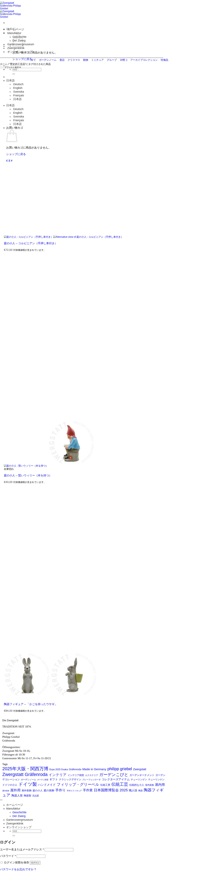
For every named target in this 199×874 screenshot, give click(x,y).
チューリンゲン (139, 779)
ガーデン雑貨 (42, 780)
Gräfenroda (75, 769)
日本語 (10, 80)
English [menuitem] (17, 87)
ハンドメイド (47, 784)
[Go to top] (1, 799)
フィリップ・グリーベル (78, 784)
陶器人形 (17, 795)
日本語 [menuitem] (17, 99)
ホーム (3, 64)
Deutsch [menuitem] (17, 84)
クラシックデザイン (70, 779)
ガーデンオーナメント (142, 775)
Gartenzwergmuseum (19, 819)
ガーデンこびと (113, 774)
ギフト (53, 779)
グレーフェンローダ (91, 779)
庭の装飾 (49, 790)
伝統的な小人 (136, 784)
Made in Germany (94, 769)
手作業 (88, 790)
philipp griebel (119, 769)
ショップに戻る (16, 154)
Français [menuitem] (18, 95)
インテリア (58, 775)
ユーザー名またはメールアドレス (22, 849)
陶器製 (27, 795)
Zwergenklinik (15, 48)
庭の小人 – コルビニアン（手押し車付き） (30, 243)
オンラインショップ (19, 51)
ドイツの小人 (9, 785)
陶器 (140, 790)
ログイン (35, 863)
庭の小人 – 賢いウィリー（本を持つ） (28, 475)
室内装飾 (149, 785)
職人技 (133, 790)
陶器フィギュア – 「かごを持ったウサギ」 (30, 704)
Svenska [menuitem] (18, 91)
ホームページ (15, 29)
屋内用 (160, 785)
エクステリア (91, 775)
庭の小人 (38, 790)
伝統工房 (105, 784)
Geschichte (19, 812)
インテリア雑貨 (76, 775)
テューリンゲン (156, 779)
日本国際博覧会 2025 (111, 790)
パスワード (8, 856)
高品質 (35, 795)
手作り (60, 790)
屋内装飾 (5, 791)
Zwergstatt (139, 769)
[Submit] (13, 73)
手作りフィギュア (74, 791)
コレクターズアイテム (116, 779)
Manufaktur (14, 33)
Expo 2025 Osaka (58, 769)
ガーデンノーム (28, 779)
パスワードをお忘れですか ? (18, 869)
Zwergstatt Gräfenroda (25, 774)
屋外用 (15, 790)
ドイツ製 (27, 784)
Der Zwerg (18, 816)
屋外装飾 (27, 790)
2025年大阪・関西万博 (25, 768)
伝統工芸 (119, 784)
